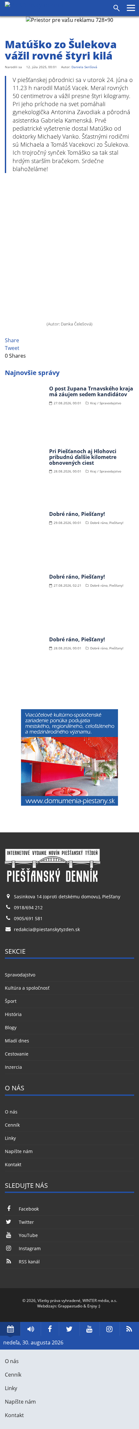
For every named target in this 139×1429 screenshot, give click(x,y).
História (13, 1014)
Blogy (10, 1027)
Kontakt (13, 1164)
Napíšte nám (19, 1151)
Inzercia (13, 1067)
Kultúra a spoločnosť (27, 988)
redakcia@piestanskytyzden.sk (47, 929)
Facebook (29, 1209)
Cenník (12, 1125)
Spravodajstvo (20, 975)
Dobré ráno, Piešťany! (77, 514)
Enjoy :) (93, 1306)
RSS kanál (29, 1262)
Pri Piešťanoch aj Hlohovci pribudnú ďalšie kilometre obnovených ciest (82, 457)
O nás (11, 1112)
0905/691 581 (28, 918)
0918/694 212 (28, 907)
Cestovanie (16, 1054)
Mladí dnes (17, 1041)
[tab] (10, 1329)
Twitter (26, 1222)
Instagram (30, 1248)
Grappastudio (70, 1306)
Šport (10, 1001)
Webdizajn (46, 1306)
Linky (10, 1138)
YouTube (28, 1235)
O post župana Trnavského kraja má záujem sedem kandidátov (91, 391)
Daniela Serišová (84, 67)
